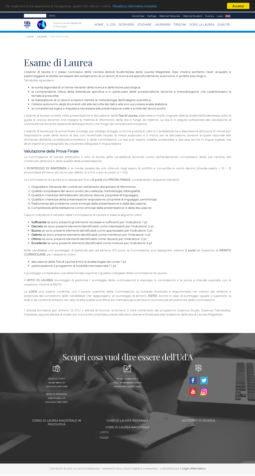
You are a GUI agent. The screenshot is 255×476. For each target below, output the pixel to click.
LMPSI (104, 432)
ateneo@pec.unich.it (130, 382)
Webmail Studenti (192, 16)
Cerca (52, 15)
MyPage (151, 16)
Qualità (223, 24)
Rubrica (209, 16)
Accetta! (238, 6)
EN (228, 16)
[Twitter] (204, 380)
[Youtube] (193, 391)
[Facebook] (193, 380)
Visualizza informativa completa (134, 6)
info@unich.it (131, 378)
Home (98, 24)
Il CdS (111, 24)
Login (220, 16)
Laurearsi (163, 24)
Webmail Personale (169, 16)
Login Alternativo (194, 468)
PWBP (104, 437)
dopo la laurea (201, 24)
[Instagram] (204, 391)
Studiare (144, 24)
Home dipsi (138, 16)
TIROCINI (180, 24)
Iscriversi (126, 24)
